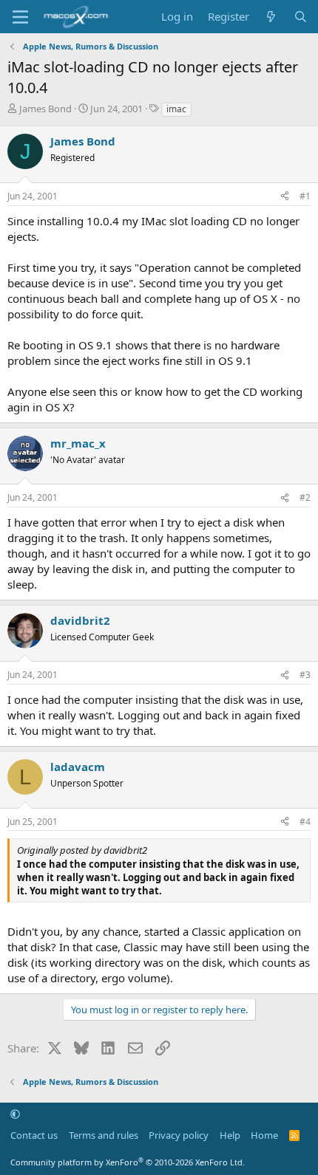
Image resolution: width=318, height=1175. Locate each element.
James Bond (45, 108)
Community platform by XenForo (127, 1162)
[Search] (300, 16)
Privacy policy (179, 1135)
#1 (305, 196)
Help (230, 1135)
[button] (15, 1114)
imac (176, 109)
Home (264, 1135)
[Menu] (20, 17)
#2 (305, 497)
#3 (305, 674)
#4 (305, 821)
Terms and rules (103, 1135)
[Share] (284, 196)
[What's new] (271, 16)
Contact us (34, 1135)
